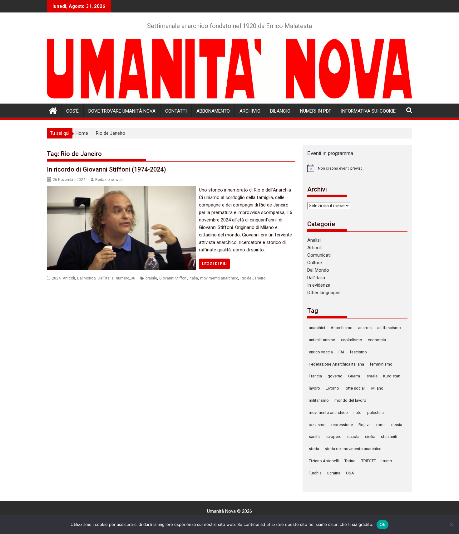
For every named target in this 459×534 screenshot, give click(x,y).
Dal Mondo (86, 278)
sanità (314, 436)
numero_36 (125, 278)
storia (314, 448)
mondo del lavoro (350, 400)
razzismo (317, 424)
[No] (451, 525)
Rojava (364, 424)
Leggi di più (214, 263)
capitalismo (351, 339)
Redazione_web (108, 179)
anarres (365, 327)
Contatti (176, 111)
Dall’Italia (316, 277)
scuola (353, 436)
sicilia (370, 436)
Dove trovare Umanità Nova (121, 111)
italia (194, 278)
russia (396, 424)
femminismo (381, 364)
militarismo (319, 400)
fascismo (358, 352)
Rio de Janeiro (252, 278)
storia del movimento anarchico (353, 448)
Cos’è (72, 111)
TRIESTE (368, 461)
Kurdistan (391, 376)
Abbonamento (213, 111)
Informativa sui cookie (368, 111)
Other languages (324, 292)
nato (357, 412)
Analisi (314, 240)
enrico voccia (321, 352)
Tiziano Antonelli (324, 461)
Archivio (249, 111)
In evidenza (318, 285)
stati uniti (389, 436)
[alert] (357, 168)
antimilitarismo (322, 339)
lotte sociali (355, 388)
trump (387, 461)
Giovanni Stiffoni (173, 278)
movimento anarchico (219, 278)
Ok (382, 524)
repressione (342, 424)
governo (335, 376)
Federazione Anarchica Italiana (336, 364)
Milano (377, 388)
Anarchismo (342, 327)
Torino (350, 461)
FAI (341, 352)
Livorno (332, 388)
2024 (56, 278)
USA (350, 473)
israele (372, 376)
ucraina (333, 473)
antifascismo (389, 327)
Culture (314, 262)
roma (381, 424)
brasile (151, 278)
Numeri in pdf (315, 111)
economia (377, 339)
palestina (375, 412)
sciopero (333, 436)
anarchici (317, 327)
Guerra (354, 376)
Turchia (315, 473)
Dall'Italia (106, 278)
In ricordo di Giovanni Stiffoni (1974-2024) (106, 169)
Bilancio (280, 111)
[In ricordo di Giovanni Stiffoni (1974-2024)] (121, 190)
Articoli (69, 278)
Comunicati (319, 255)
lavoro (314, 388)
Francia (315, 376)
